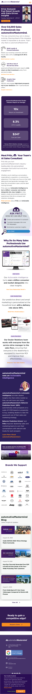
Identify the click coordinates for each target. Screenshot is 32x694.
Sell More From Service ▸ (7, 74)
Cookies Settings (11, 691)
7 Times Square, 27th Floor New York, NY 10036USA (14, 646)
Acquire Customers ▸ (6, 89)
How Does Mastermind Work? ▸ (16, 289)
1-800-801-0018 (12, 663)
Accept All (20, 691)
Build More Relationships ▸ (16, 311)
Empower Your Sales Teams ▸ (16, 362)
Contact (10, 668)
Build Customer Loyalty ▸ (8, 59)
